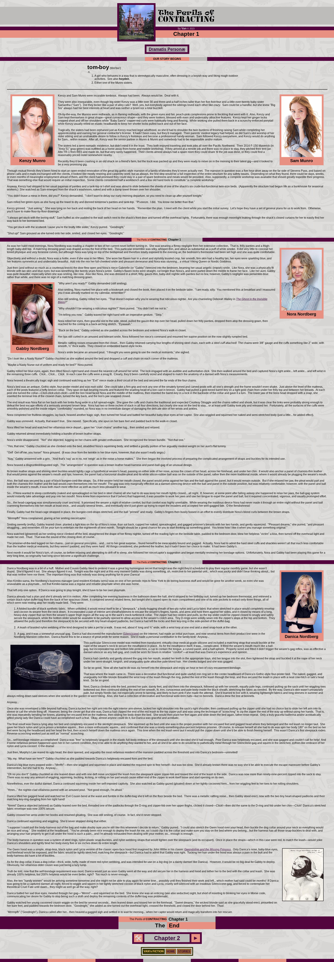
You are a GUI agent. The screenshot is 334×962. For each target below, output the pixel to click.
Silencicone (131, 633)
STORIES (184, 951)
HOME (171, 951)
